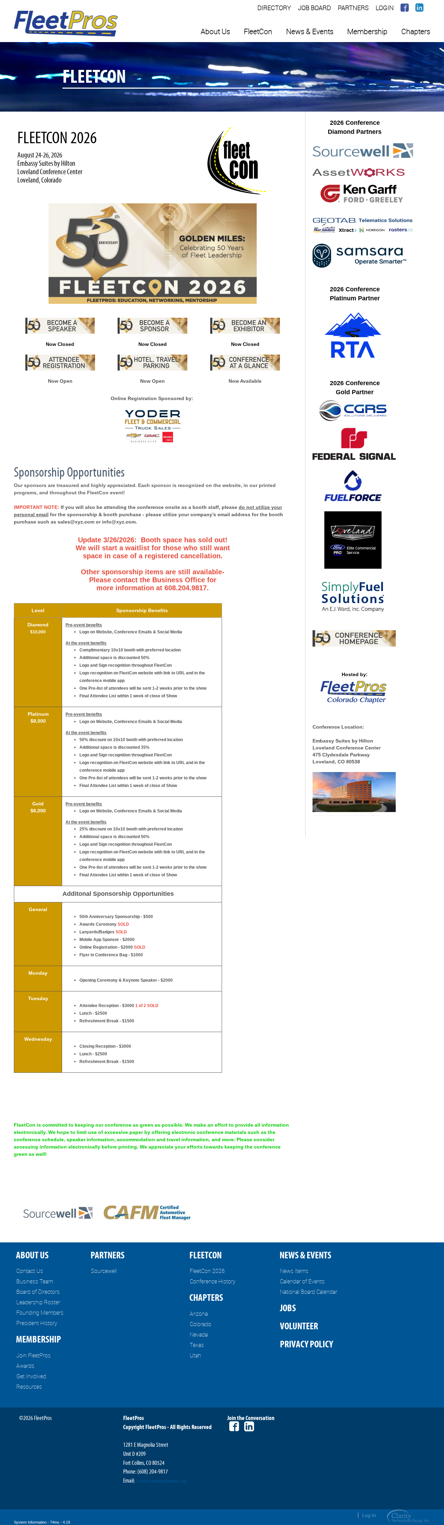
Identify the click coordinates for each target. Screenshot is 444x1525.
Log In (369, 1515)
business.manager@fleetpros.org (161, 1481)
